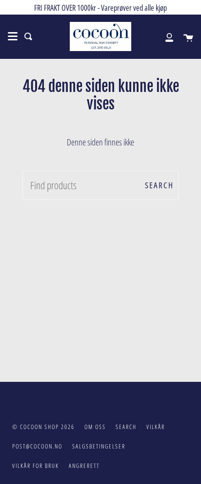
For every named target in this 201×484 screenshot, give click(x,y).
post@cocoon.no (37, 446)
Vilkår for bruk (35, 465)
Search (159, 185)
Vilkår (155, 426)
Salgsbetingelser (98, 446)
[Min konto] (164, 36)
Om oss (95, 426)
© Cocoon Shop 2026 (43, 426)
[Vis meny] (12, 36)
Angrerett (84, 465)
